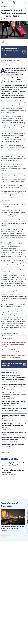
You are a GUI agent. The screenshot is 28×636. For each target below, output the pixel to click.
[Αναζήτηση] (25, 2)
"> (10, 52)
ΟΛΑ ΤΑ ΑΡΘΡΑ (5, 452)
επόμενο (25, 318)
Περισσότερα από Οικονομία (9, 505)
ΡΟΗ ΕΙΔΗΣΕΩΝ (9, 372)
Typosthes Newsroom (6, 19)
